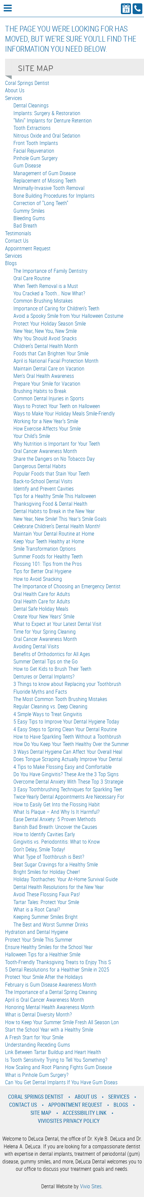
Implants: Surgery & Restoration (46, 113)
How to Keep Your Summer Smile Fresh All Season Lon (62, 1022)
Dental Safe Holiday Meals (40, 608)
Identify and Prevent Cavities (43, 488)
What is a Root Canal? (36, 909)
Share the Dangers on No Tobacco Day (54, 458)
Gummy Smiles (29, 210)
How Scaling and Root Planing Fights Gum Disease (58, 1067)
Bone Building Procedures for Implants (53, 195)
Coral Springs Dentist (27, 83)
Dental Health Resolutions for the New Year (58, 887)
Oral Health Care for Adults (41, 594)
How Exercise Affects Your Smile (47, 428)
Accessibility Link (84, 1112)
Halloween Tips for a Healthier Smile (42, 954)
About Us (14, 90)
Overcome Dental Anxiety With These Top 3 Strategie (68, 781)
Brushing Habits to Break (39, 391)
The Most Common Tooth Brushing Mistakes (60, 699)
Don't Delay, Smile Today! (39, 849)
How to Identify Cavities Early (44, 834)
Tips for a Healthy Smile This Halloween (54, 496)
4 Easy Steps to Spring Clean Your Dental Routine (65, 729)
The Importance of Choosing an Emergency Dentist (67, 586)
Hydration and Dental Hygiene (36, 932)
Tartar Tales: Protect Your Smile (46, 902)
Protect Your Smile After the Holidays (44, 977)
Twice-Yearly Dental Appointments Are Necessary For (68, 796)
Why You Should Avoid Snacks (45, 338)
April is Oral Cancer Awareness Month (44, 999)
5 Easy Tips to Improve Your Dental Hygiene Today (66, 721)
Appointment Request (28, 248)
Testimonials (18, 233)
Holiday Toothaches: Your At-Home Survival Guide (65, 879)
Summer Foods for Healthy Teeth (48, 556)
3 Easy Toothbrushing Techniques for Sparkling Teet (67, 789)
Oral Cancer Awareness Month (45, 451)
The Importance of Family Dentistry (50, 271)
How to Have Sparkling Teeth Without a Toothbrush (67, 736)
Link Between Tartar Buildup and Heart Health (53, 1052)
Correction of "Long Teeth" (40, 203)
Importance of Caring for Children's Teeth (56, 308)
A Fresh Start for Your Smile (34, 1037)
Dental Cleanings (31, 105)
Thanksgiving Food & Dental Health (50, 503)
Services (13, 98)
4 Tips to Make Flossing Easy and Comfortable (62, 766)
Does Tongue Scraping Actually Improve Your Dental (67, 759)
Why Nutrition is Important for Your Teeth (56, 443)
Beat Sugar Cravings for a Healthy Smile (55, 864)
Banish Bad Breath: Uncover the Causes (55, 827)
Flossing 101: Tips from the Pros (47, 563)
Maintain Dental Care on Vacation (48, 368)
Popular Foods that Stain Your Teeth (51, 473)
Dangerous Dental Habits (39, 466)
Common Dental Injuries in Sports (48, 398)
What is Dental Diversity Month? (38, 1014)
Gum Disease (27, 165)
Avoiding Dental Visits (36, 646)
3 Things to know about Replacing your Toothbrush (67, 684)
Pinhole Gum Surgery (35, 158)
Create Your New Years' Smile (43, 616)
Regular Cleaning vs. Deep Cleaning (50, 706)
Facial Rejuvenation (33, 150)
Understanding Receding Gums (37, 1044)
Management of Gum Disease (44, 173)
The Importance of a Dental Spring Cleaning (51, 992)
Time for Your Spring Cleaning (44, 631)
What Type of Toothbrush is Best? (48, 856)
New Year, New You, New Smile (45, 331)
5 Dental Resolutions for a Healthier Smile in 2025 (57, 969)
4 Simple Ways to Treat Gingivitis (47, 714)
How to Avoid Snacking (37, 579)
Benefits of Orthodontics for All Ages (51, 654)
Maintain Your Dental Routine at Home (53, 533)
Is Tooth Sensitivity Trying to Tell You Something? (56, 1059)
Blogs (11, 263)
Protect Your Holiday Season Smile (49, 323)
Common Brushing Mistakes (43, 300)
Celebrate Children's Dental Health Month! (56, 526)
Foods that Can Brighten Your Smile (50, 353)
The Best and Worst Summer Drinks (50, 924)
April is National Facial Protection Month (55, 360)
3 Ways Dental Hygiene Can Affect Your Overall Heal (67, 751)
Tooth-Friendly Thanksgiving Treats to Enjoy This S (58, 962)
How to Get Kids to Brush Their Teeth (52, 668)
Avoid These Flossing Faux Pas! (46, 894)
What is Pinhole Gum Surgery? (36, 1075)
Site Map (40, 1112)
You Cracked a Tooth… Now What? (49, 293)
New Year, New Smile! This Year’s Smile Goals (59, 518)
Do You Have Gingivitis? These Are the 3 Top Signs (66, 774)
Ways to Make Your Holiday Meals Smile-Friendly (64, 413)
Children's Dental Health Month (45, 346)
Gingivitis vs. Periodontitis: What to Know (56, 841)
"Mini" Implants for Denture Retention (52, 120)
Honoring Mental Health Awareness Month (49, 1007)
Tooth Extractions (32, 128)
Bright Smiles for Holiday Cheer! (46, 872)
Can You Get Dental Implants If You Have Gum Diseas (61, 1082)
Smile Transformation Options (44, 548)
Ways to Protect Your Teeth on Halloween (56, 406)
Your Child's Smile (31, 436)
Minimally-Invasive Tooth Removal (48, 188)
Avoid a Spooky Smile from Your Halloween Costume (68, 315)
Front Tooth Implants (35, 143)
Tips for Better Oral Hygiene (42, 571)
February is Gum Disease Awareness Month (50, 984)
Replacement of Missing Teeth (44, 180)
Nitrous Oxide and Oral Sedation (46, 135)
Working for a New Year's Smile (45, 421)
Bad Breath (25, 225)
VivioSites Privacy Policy (68, 1121)
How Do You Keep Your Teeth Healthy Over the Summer (71, 744)
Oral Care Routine (31, 278)
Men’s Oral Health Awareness (43, 376)
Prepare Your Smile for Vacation (46, 383)
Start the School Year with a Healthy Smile (49, 1029)
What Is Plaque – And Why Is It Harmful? (56, 811)
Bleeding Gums (29, 218)
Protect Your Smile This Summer (38, 939)
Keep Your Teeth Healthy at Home (48, 541)
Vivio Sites (90, 1186)
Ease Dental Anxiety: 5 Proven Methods (54, 819)
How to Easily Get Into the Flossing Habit (56, 804)
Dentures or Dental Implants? (43, 676)
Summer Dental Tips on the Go (45, 661)
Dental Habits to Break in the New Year (54, 511)
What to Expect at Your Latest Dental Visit (57, 624)
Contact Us (16, 240)
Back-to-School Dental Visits (42, 481)
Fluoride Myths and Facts (40, 691)
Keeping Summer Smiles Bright (45, 916)
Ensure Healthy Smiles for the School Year (49, 947)
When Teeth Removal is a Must (45, 286)
